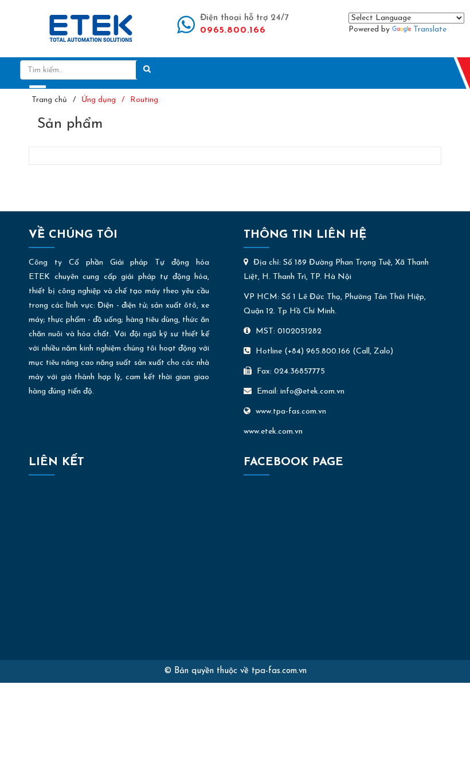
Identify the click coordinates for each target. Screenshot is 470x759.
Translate (429, 29)
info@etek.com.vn (312, 391)
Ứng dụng (98, 100)
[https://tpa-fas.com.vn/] (91, 27)
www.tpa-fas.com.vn (291, 411)
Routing (144, 100)
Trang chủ (49, 100)
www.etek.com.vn (273, 431)
